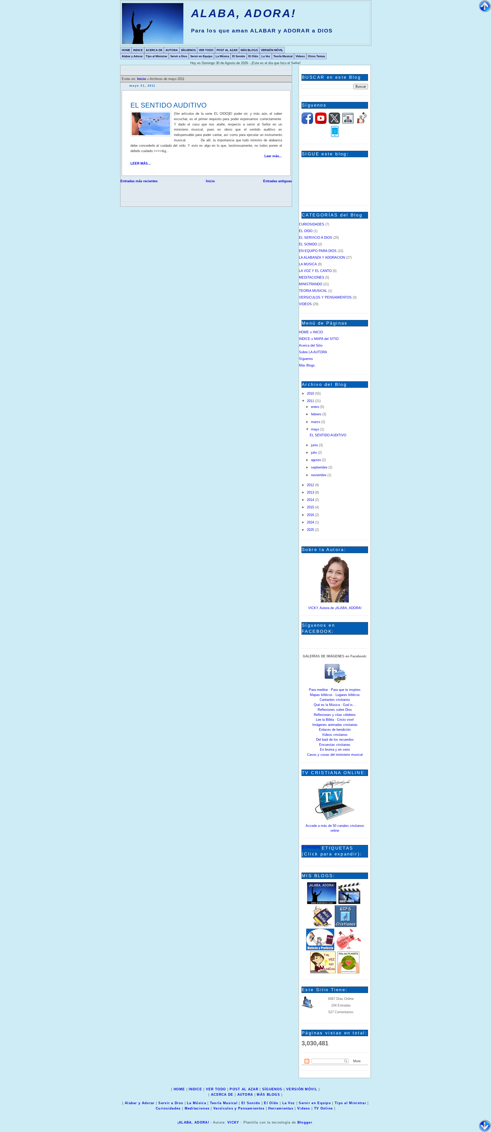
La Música (222, 56)
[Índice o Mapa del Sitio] (348, 123)
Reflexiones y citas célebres (335, 715)
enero (315, 407)
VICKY (233, 1122)
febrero (316, 414)
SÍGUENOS (188, 50)
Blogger (304, 1122)
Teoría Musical (283, 56)
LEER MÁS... (140, 163)
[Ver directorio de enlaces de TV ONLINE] (334, 819)
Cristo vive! (345, 720)
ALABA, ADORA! (243, 13)
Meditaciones (197, 1108)
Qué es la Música (327, 705)
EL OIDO (306, 231)
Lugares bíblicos (348, 695)
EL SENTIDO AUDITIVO (168, 105)
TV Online (323, 1108)
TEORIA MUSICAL (313, 291)
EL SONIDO (308, 244)
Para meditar (318, 690)
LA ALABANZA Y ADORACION (322, 257)
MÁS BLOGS (249, 50)
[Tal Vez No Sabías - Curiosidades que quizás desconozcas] (322, 972)
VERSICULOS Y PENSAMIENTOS (325, 297)
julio (314, 452)
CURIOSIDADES (311, 224)
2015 (311, 507)
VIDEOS (305, 304)
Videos (300, 56)
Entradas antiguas (277, 181)
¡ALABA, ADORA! (193, 1122)
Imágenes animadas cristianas (335, 725)
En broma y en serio (335, 749)
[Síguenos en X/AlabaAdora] (334, 123)
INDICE (138, 50)
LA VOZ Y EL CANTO (315, 271)
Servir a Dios (178, 56)
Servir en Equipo (201, 56)
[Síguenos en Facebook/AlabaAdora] (307, 123)
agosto (316, 460)
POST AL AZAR (227, 50)
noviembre (319, 475)
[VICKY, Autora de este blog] (335, 601)
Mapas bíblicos (321, 695)
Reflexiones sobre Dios (335, 710)
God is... (349, 705)
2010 (311, 393)
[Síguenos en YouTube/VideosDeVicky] (321, 123)
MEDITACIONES (311, 277)
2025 (311, 530)
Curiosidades (168, 1108)
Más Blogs (307, 365)
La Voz (265, 56)
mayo (315, 429)
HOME (126, 50)
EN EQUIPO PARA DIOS (318, 251)
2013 (311, 492)
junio (315, 445)
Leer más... (273, 156)
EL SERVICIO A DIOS (315, 237)
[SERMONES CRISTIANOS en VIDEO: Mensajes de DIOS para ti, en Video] (349, 903)
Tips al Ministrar (156, 56)
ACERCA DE (154, 50)
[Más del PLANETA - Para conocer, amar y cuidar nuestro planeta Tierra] (348, 972)
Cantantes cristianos (335, 700)
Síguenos (306, 359)
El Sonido (238, 56)
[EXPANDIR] (311, 847)
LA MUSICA (308, 264)
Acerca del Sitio (310, 345)
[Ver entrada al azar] (362, 123)
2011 (311, 401)
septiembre (319, 467)
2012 (311, 485)
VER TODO (206, 50)
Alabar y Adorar (132, 56)
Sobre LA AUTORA (313, 352)
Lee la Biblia (325, 720)
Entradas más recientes (139, 181)
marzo (316, 422)
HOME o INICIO (311, 332)
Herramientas (280, 1108)
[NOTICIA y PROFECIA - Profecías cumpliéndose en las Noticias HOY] (320, 949)
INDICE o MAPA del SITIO (319, 339)
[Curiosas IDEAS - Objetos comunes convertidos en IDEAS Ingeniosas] (348, 949)
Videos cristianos (335, 735)
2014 (311, 500)
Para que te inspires (346, 690)
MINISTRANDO (310, 284)
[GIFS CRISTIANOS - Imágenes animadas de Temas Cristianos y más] (345, 926)
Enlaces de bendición (335, 729)
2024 (311, 522)
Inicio (142, 79)
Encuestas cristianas (334, 745)
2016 (311, 515)
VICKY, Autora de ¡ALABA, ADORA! (335, 608)
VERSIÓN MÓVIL (272, 50)
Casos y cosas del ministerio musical (335, 755)
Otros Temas (316, 56)
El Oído (253, 56)
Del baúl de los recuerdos (335, 739)
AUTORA (171, 50)
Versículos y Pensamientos (239, 1108)
